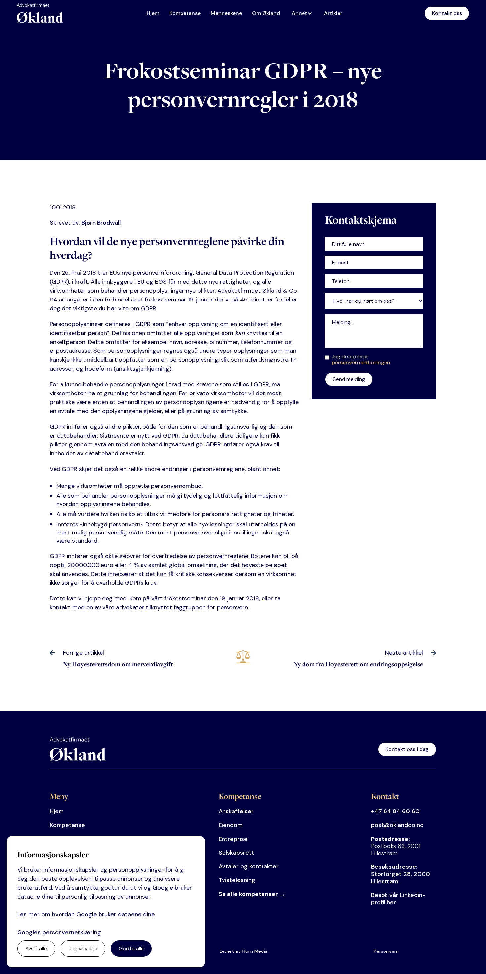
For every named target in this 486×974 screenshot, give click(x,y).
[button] (303, 13)
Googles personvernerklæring (59, 932)
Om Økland (266, 13)
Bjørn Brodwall (101, 223)
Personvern (386, 951)
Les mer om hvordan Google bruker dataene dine (86, 914)
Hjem (153, 13)
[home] (40, 13)
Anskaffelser (236, 811)
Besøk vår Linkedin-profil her (398, 898)
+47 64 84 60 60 (395, 811)
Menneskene (226, 13)
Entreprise (233, 839)
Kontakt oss (447, 13)
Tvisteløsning (237, 880)
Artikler (333, 13)
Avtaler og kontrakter (249, 866)
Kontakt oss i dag (407, 749)
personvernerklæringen (361, 362)
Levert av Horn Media (244, 951)
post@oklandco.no (397, 825)
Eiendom (231, 825)
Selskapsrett (236, 853)
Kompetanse (185, 13)
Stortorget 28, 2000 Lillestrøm (400, 874)
